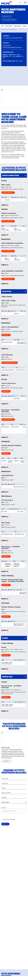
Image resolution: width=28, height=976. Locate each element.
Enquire (25, 26)
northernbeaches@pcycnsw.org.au (12, 47)
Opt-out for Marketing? (9, 819)
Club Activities (8, 26)
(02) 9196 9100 (7, 45)
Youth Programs (17, 26)
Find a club (3, 29)
